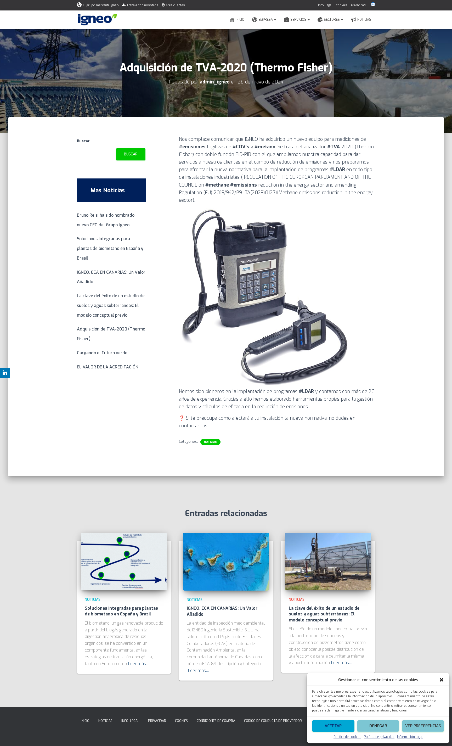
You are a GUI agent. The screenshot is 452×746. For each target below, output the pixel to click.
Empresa (266, 20)
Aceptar (333, 725)
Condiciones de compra (216, 721)
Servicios (298, 20)
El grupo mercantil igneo (101, 5)
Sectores (332, 20)
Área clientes (175, 5)
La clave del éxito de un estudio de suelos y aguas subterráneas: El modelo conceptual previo (111, 305)
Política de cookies (347, 737)
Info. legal (325, 5)
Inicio (240, 20)
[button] (441, 679)
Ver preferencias (423, 725)
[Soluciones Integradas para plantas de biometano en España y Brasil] (124, 561)
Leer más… (138, 663)
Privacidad (358, 5)
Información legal (410, 737)
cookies (342, 5)
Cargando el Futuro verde (102, 353)
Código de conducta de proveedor (273, 721)
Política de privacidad (379, 737)
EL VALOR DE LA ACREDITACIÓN (107, 367)
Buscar (83, 141)
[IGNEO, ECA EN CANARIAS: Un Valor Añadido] (226, 561)
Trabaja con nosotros (142, 5)
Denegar (378, 725)
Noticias (364, 20)
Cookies (181, 721)
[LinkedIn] (373, 4)
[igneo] (97, 19)
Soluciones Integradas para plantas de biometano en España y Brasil (110, 248)
